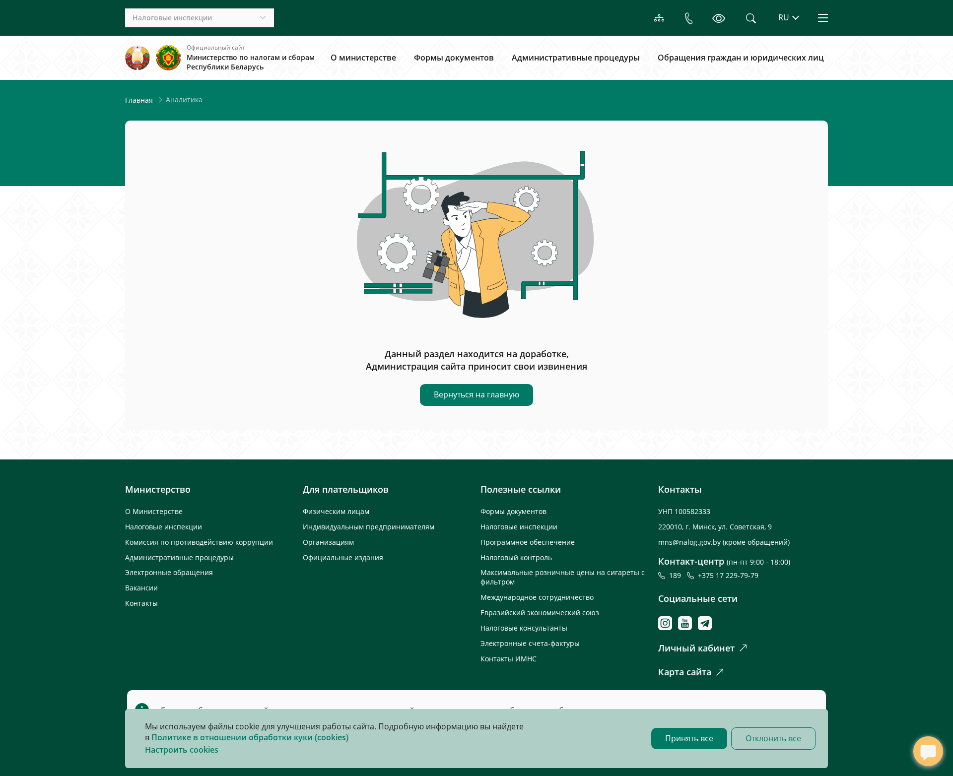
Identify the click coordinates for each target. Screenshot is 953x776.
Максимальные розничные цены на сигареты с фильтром (562, 577)
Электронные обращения (169, 572)
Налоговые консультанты (523, 628)
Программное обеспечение (527, 542)
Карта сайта (684, 672)
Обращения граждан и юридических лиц (741, 57)
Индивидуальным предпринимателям (368, 526)
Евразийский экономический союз (539, 612)
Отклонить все (773, 738)
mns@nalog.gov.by (690, 542)
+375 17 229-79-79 (728, 575)
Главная (139, 100)
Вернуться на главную (476, 394)
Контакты (141, 603)
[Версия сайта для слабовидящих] (718, 17)
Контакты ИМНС (508, 658)
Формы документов (454, 57)
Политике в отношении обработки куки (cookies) (249, 737)
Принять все (689, 738)
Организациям (328, 542)
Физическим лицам (336, 511)
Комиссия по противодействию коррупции (199, 542)
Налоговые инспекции (163, 526)
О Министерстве (154, 511)
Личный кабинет (696, 648)
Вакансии (141, 587)
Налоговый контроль (516, 557)
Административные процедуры (576, 57)
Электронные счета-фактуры (530, 643)
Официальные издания (343, 557)
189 (677, 575)
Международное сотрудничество (537, 597)
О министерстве (363, 57)
